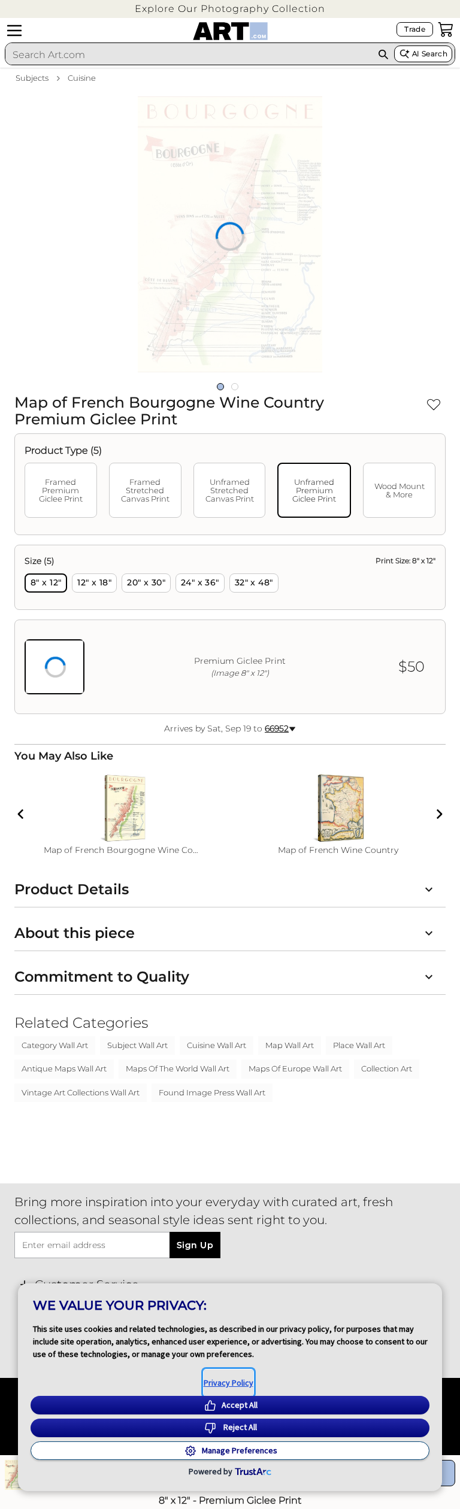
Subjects (32, 78)
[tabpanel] (230, 629)
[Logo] (230, 31)
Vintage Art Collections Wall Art (81, 1092)
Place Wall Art (359, 1045)
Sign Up (195, 1245)
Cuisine (82, 78)
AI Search (429, 53)
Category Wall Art (55, 1045)
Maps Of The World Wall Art (177, 1068)
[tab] (61, 490)
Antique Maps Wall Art (64, 1068)
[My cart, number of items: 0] (445, 29)
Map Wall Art (289, 1045)
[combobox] (189, 54)
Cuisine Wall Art (216, 1045)
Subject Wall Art (137, 1045)
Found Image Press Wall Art (212, 1092)
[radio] (46, 583)
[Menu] (14, 30)
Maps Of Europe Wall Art (295, 1068)
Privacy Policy (228, 1382)
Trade (414, 29)
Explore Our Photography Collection (230, 8)
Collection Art (386, 1068)
